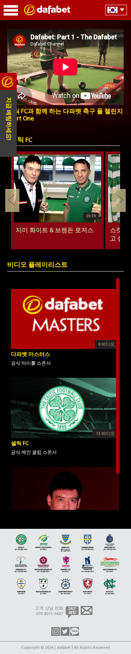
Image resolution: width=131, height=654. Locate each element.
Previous (12, 200)
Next (118, 200)
